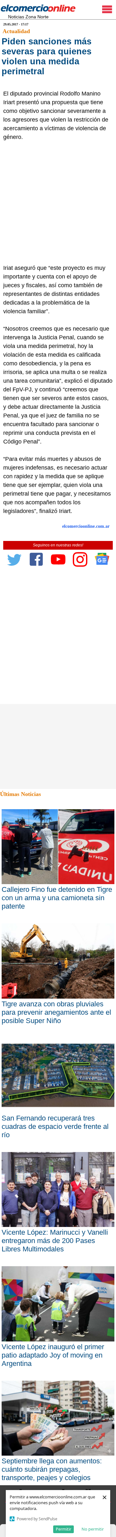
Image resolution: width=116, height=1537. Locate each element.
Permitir (63, 1529)
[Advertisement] (58, 203)
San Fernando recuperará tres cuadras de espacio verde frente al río (55, 1126)
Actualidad (16, 31)
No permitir (93, 1529)
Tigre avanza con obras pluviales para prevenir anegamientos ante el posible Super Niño (56, 1012)
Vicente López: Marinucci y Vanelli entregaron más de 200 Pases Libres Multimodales (55, 1240)
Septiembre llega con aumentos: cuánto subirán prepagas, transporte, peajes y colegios (52, 1469)
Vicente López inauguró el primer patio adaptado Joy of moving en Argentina (53, 1355)
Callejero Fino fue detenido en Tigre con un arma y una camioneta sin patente (57, 897)
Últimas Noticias (20, 794)
